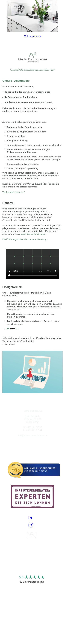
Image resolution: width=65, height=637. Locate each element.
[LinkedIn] (30, 518)
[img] (32, 16)
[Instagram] (31, 525)
